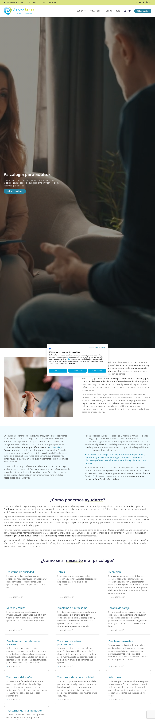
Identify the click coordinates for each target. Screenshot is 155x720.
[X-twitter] (137, 2)
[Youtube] (140, 2)
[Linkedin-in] (147, 2)
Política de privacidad (97, 347)
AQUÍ (68, 359)
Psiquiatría (54, 447)
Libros (109, 11)
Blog (118, 11)
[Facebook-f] (144, 2)
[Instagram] (150, 2)
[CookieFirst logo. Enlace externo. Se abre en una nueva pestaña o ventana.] (50, 349)
